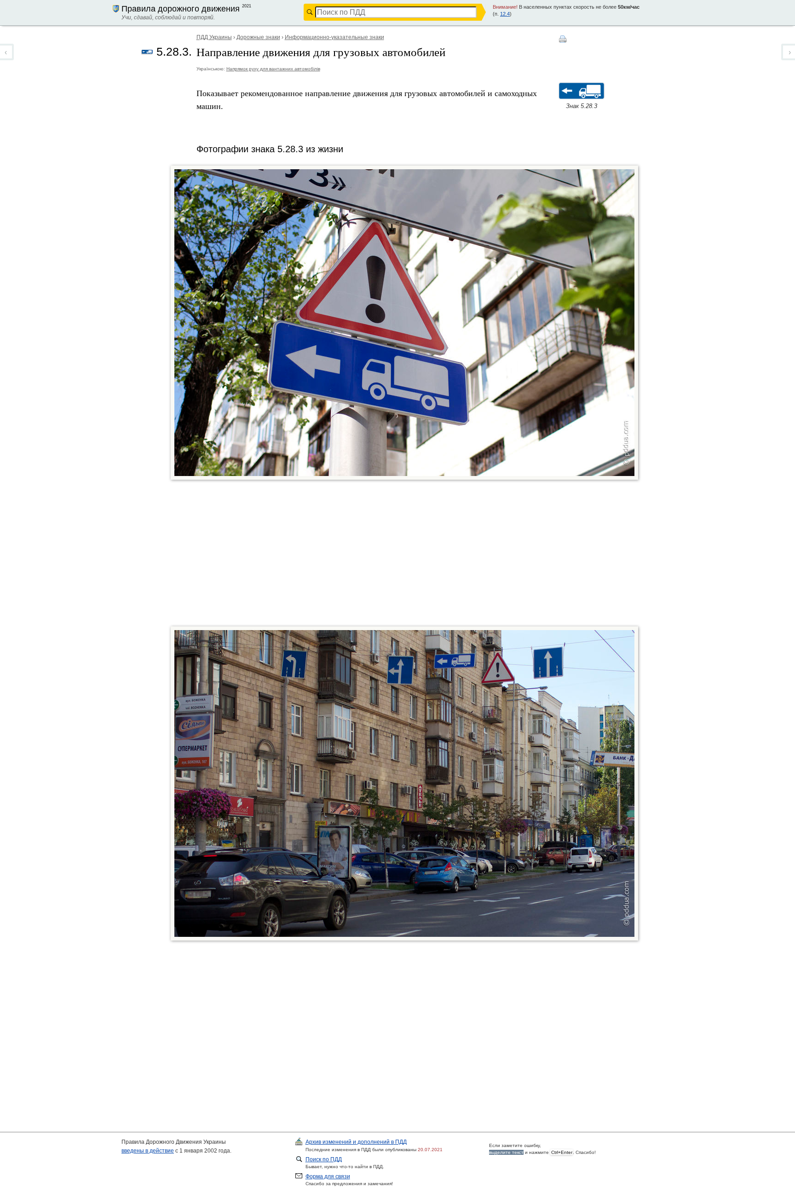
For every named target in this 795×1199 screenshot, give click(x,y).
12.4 (505, 14)
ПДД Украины (214, 37)
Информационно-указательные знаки (334, 37)
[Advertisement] (412, 554)
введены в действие (147, 1150)
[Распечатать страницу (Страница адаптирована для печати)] (563, 39)
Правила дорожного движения (180, 8)
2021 (246, 6)
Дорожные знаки (258, 37)
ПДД (356, 1142)
